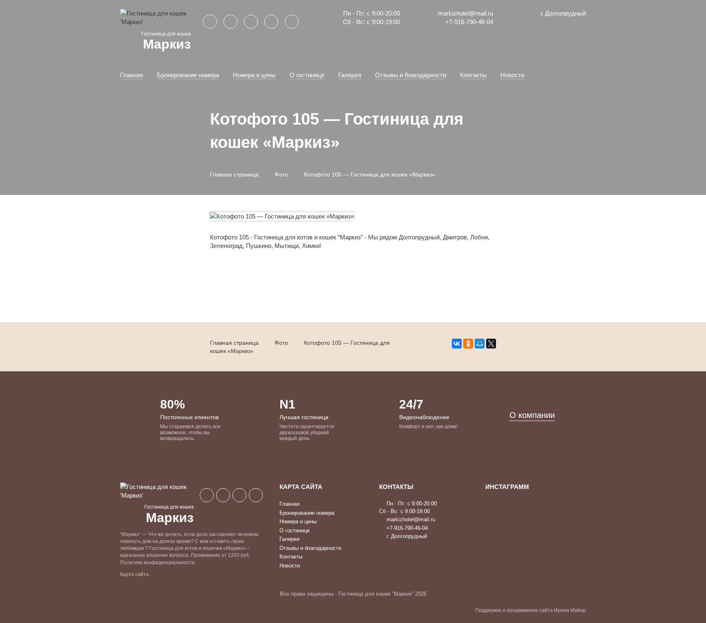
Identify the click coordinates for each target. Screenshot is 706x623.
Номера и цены (254, 74)
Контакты (473, 74)
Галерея (349, 74)
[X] (491, 343)
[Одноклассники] (468, 343)
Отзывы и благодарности (410, 74)
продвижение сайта (530, 610)
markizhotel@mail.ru (464, 13)
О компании (532, 415)
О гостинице (307, 74)
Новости (512, 74)
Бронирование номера (188, 74)
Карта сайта (134, 574)
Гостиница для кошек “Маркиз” (375, 594)
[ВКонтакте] (457, 343)
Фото (281, 174)
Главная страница (234, 174)
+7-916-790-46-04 (468, 21)
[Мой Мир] (480, 343)
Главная (131, 74)
